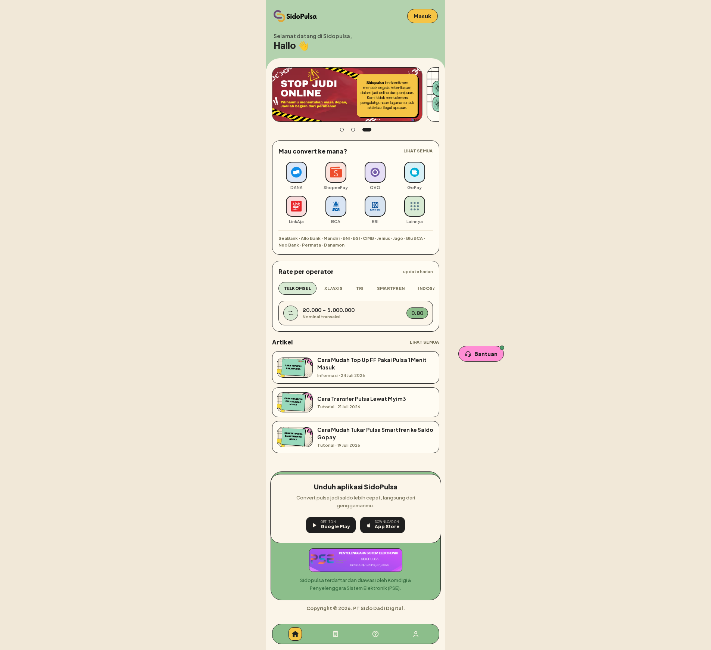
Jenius (383, 238)
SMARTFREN (391, 288)
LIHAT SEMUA (418, 150)
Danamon (334, 244)
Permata (311, 244)
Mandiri (332, 238)
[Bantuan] (375, 634)
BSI (356, 238)
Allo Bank (311, 238)
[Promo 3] (369, 129)
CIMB (368, 238)
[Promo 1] (344, 129)
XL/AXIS (333, 288)
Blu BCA (414, 238)
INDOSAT (428, 288)
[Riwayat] (335, 634)
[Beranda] (295, 634)
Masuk (422, 16)
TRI (360, 288)
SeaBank (288, 238)
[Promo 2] (358, 129)
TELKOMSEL (297, 288)
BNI (346, 238)
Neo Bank (288, 244)
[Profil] (415, 634)
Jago (398, 238)
